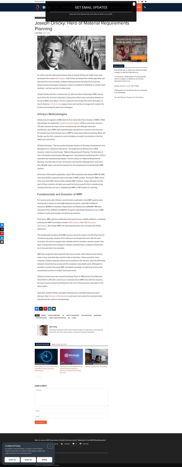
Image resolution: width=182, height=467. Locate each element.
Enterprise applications (54, 315)
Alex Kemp (39, 33)
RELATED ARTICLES (42, 344)
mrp (69, 318)
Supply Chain (89, 363)
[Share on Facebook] (37, 309)
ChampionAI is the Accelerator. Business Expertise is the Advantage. (130, 91)
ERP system (60, 78)
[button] (144, 7)
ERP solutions (74, 222)
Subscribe (137, 7)
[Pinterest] (138, 1)
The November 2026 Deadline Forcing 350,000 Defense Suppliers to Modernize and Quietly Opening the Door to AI (130, 79)
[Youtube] (145, 1)
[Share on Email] (54, 309)
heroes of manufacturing (72, 315)
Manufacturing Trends (40, 17)
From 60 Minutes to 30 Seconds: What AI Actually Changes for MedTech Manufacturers (46, 369)
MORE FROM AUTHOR (59, 344)
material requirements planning (57, 318)
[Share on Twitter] (41, 309)
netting (74, 318)
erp (63, 315)
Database (43, 315)
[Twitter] (142, 1)
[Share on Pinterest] (45, 309)
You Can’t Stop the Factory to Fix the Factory (128, 97)
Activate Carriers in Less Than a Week (96, 366)
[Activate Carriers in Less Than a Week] (96, 357)
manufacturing (55, 104)
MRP (90, 82)
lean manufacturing (86, 315)
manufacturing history (41, 318)
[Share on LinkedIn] (50, 309)
